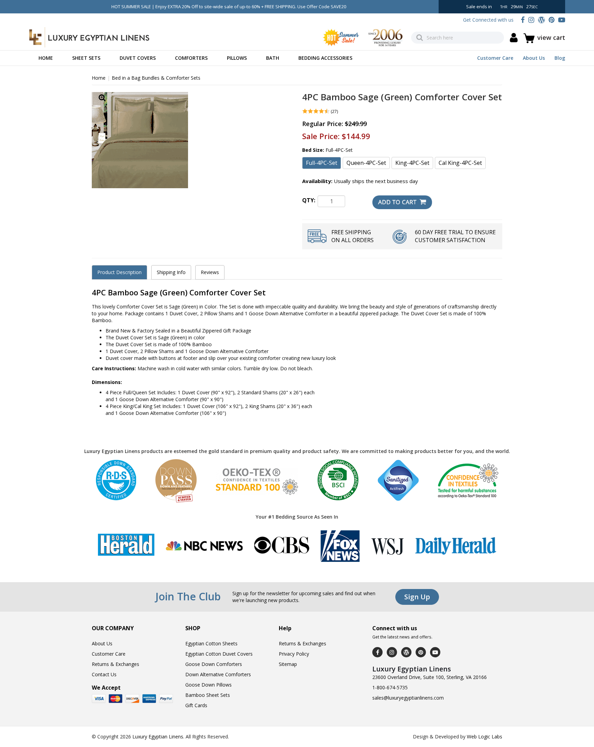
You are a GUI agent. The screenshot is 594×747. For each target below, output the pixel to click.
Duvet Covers (138, 58)
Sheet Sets (86, 58)
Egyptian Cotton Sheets (211, 643)
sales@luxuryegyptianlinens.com (408, 697)
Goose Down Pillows (208, 684)
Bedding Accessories (325, 58)
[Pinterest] (551, 19)
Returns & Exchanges (115, 664)
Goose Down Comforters (213, 664)
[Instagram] (531, 19)
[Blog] (541, 19)
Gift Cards (196, 705)
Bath (272, 58)
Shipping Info (171, 272)
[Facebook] (523, 19)
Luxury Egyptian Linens (157, 736)
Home (45, 58)
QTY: (308, 200)
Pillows (237, 58)
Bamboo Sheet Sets (207, 695)
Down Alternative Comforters (218, 674)
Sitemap (288, 664)
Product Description (119, 272)
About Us (534, 58)
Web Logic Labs (484, 736)
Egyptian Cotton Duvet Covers (219, 653)
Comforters (191, 58)
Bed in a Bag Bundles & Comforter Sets (156, 78)
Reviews (210, 272)
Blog (559, 58)
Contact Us (104, 674)
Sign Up (417, 596)
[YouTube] (561, 19)
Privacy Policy (294, 653)
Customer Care (495, 58)
